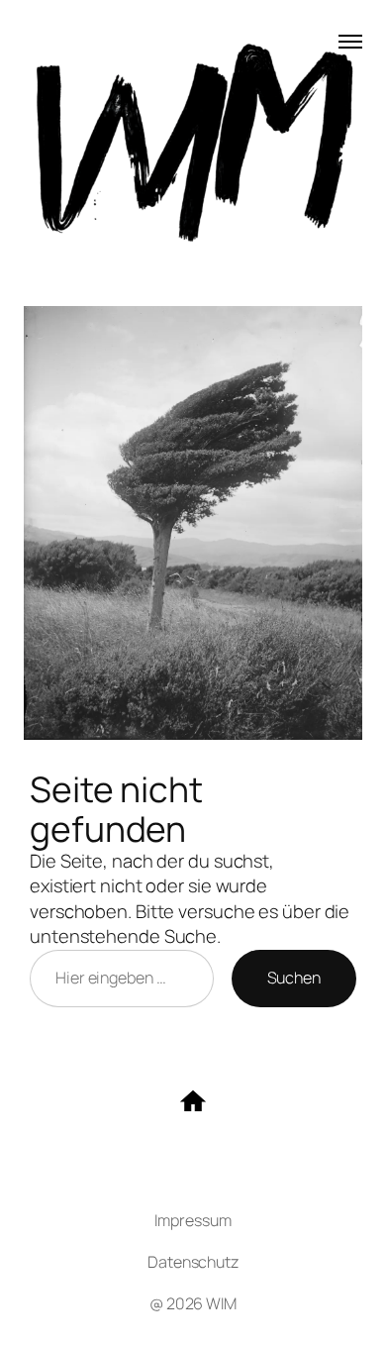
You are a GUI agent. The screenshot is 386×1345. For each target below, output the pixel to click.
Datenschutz (193, 1262)
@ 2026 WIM (193, 1303)
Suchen (294, 977)
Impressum (192, 1220)
